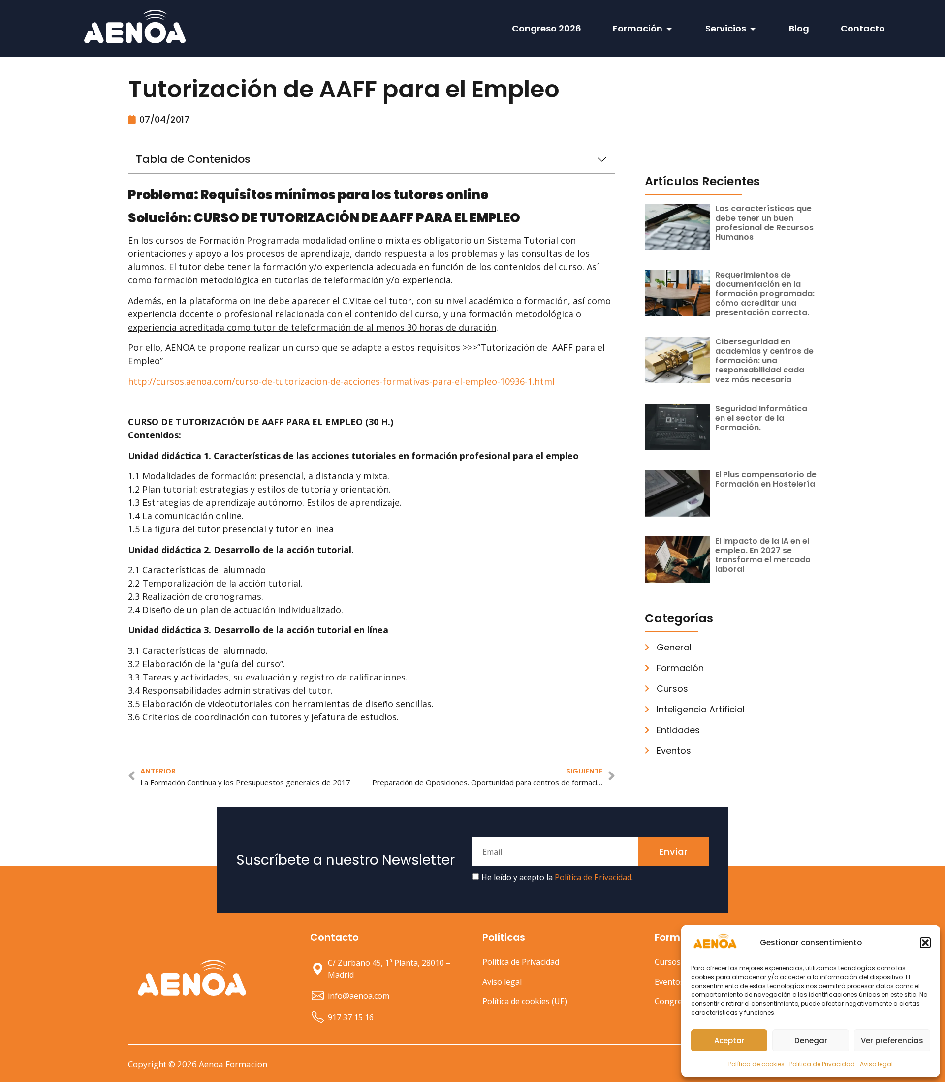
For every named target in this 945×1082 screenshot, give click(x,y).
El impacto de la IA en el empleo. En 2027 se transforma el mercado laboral (763, 555)
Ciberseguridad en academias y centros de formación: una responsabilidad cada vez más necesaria (764, 360)
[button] (925, 943)
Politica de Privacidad (822, 1064)
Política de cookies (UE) (524, 1001)
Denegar (810, 1040)
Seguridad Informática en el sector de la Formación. (761, 418)
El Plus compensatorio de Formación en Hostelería (766, 479)
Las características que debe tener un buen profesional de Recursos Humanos (764, 223)
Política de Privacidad (593, 877)
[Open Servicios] (753, 28)
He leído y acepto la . (557, 877)
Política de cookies (756, 1064)
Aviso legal (876, 1064)
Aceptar (729, 1040)
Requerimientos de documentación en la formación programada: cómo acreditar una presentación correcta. (765, 293)
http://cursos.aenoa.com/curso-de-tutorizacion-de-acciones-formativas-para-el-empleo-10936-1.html (341, 381)
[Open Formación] (669, 28)
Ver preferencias (892, 1040)
